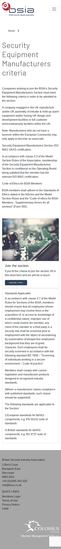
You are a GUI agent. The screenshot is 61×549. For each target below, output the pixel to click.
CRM (5, 508)
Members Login (11, 496)
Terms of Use (10, 500)
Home (11, 30)
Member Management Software (40, 536)
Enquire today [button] (16, 283)
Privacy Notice (10, 504)
